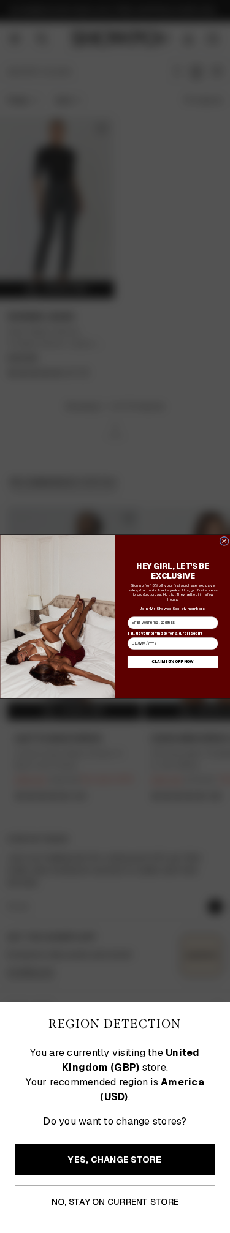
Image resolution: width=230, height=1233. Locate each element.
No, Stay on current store (115, 1201)
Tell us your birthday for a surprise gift (164, 633)
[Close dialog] (224, 541)
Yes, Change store (114, 1159)
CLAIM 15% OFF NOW (172, 661)
